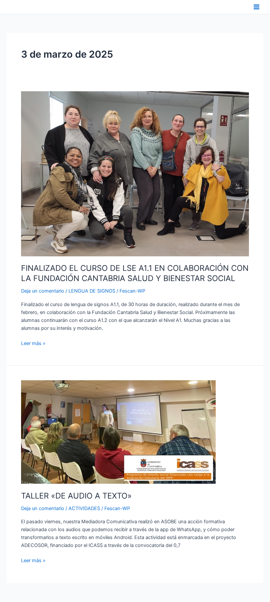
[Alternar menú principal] (256, 7)
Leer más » (33, 342)
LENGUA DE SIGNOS (91, 291)
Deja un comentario (42, 291)
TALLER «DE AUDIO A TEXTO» (76, 496)
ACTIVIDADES (84, 508)
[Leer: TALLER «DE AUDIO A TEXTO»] (118, 432)
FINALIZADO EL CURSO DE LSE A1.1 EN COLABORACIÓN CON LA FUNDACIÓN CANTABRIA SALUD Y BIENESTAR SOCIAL (135, 273)
